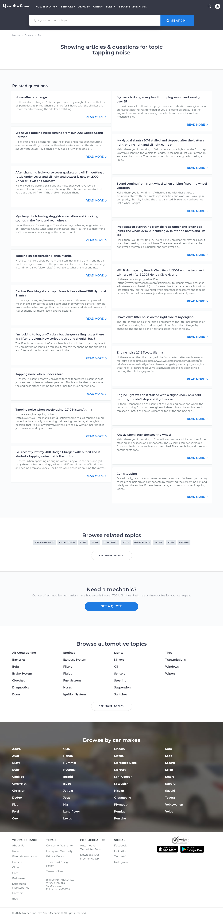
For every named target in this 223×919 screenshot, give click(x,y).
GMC (66, 749)
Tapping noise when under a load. (40, 374)
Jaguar (68, 790)
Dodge (17, 797)
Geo (15, 818)
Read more (95, 117)
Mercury (120, 769)
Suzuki (170, 790)
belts (16, 666)
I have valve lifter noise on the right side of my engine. (155, 317)
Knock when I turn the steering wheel (144, 434)
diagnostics (20, 687)
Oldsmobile (122, 797)
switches (120, 694)
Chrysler (18, 790)
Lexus (67, 818)
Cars (15, 873)
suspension (122, 687)
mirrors (119, 659)
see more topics (111, 556)
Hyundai (69, 769)
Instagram (121, 862)
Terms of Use (54, 871)
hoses (67, 687)
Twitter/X (120, 856)
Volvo (169, 811)
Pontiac (119, 811)
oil (116, 666)
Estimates (18, 878)
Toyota (170, 797)
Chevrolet (19, 783)
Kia (65, 804)
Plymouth (121, 804)
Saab (168, 756)
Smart (169, 776)
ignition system (74, 694)
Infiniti (68, 776)
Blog (15, 898)
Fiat (15, 804)
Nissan (119, 790)
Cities (15, 867)
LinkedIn (120, 851)
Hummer (69, 762)
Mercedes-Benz (125, 762)
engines (69, 652)
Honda (68, 756)
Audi (15, 756)
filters (67, 666)
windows (172, 666)
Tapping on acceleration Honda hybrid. (44, 256)
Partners (17, 893)
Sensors (119, 673)
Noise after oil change (31, 97)
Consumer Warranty (59, 845)
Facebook (120, 845)
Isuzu (67, 783)
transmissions (175, 659)
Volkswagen (174, 804)
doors (16, 694)
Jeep (66, 797)
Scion (169, 769)
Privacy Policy (55, 856)
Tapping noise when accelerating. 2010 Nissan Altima (54, 409)
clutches (18, 680)
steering (120, 680)
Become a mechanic (133, 6)
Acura (16, 749)
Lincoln (119, 749)
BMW (16, 762)
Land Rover (71, 811)
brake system (22, 673)
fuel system (72, 680)
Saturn (170, 762)
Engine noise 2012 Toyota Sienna (140, 352)
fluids (67, 673)
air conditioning (24, 652)
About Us (18, 845)
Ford (15, 811)
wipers (170, 673)
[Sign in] (217, 6)
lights (118, 652)
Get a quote (111, 606)
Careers (17, 862)
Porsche (120, 818)
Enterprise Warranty (59, 851)
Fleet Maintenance (24, 856)
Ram (168, 749)
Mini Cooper (123, 776)
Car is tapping (127, 473)
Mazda (119, 756)
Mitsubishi (121, 783)
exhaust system (74, 659)
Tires (168, 652)
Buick (16, 769)
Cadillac (18, 776)
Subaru (170, 783)
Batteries (18, 659)
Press (15, 851)
